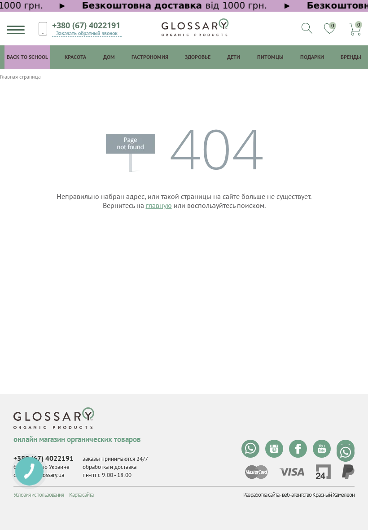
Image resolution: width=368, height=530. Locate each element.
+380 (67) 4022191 (86, 25)
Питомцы (270, 56)
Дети (233, 56)
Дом (109, 56)
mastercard (256, 472)
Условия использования (38, 495)
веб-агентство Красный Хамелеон (318, 495)
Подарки (312, 56)
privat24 (323, 471)
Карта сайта (81, 495)
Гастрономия (149, 56)
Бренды (351, 56)
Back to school (27, 56)
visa (291, 472)
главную (159, 205)
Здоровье (197, 56)
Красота (75, 56)
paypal (348, 471)
